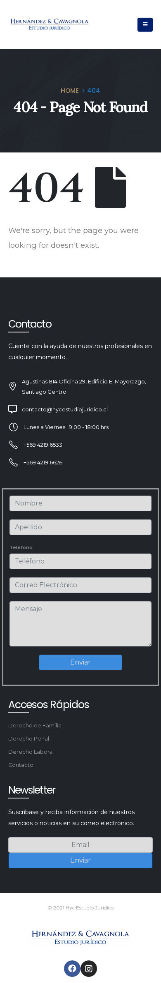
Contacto (20, 765)
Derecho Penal (28, 739)
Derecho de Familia (35, 725)
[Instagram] (88, 968)
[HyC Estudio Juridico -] (49, 24)
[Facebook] (72, 968)
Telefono (21, 547)
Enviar (80, 662)
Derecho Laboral (31, 752)
